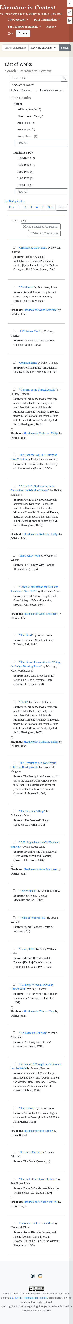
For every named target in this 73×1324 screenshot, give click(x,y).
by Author (19, 201)
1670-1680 (26, 164)
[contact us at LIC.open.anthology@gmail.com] (40, 1275)
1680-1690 (25, 171)
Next (50, 207)
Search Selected (22, 90)
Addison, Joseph (29, 109)
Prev (11, 207)
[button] (10, 33)
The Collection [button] (17, 19)
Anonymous (26, 122)
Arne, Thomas (27, 136)
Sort (60, 207)
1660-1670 (26, 158)
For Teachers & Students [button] (23, 26)
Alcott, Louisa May (30, 116)
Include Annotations (51, 90)
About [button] (50, 26)
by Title (9, 201)
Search (65, 47)
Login (24, 33)
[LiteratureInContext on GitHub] (33, 1275)
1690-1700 (25, 178)
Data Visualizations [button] (46, 19)
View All (22, 142)
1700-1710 (25, 184)
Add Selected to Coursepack (42, 226)
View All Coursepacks (45, 233)
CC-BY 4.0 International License (28, 1297)
